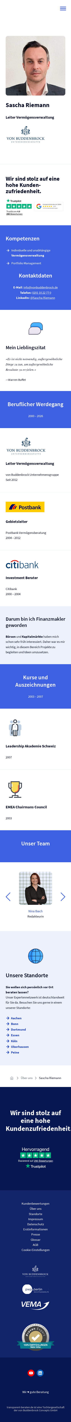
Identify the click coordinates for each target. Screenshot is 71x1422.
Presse (35, 1234)
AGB (35, 1245)
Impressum (35, 1219)
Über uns (27, 1078)
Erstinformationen (35, 1229)
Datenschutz (35, 1224)
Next (63, 896)
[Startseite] (12, 1078)
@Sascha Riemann (42, 298)
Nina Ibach (35, 911)
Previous (8, 896)
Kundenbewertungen (35, 1203)
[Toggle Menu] (63, 8)
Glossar (36, 1240)
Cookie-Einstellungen (36, 1250)
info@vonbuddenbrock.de (40, 287)
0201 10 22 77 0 (41, 293)
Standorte (35, 1214)
